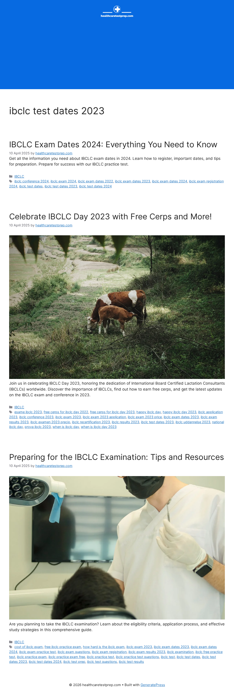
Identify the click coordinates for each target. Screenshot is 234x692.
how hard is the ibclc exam (104, 647)
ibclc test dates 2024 (95, 186)
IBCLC (19, 176)
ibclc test (168, 657)
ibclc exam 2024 (63, 181)
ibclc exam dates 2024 (169, 181)
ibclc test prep (74, 661)
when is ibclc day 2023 (99, 427)
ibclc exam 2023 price (145, 417)
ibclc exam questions (74, 652)
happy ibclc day (148, 412)
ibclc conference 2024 (31, 181)
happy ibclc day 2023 (179, 412)
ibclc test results (131, 661)
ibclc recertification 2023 (91, 422)
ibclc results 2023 (125, 422)
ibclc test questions (102, 661)
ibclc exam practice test (37, 652)
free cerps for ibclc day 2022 (66, 412)
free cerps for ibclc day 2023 (112, 412)
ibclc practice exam (32, 657)
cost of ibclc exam (28, 647)
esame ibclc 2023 (28, 412)
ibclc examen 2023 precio (50, 422)
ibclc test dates (31, 186)
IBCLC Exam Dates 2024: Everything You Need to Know (113, 144)
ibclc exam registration (109, 652)
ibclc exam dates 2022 (95, 181)
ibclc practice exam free (66, 657)
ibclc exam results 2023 (146, 652)
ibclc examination (180, 652)
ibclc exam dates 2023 (132, 181)
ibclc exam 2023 (68, 417)
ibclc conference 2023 (36, 417)
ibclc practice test (100, 657)
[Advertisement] (117, 57)
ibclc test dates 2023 (61, 186)
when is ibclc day (66, 427)
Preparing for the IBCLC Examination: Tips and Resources (116, 457)
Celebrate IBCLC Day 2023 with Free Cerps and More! (110, 216)
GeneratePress (153, 685)
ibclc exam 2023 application (104, 417)
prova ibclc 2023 (38, 427)
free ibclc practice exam (63, 647)
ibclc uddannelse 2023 (193, 422)
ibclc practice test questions (137, 657)
